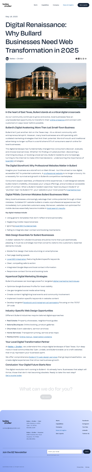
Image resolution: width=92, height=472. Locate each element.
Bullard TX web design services (43, 357)
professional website (53, 173)
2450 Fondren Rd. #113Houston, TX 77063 (34, 436)
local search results (56, 208)
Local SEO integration (16, 259)
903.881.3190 (31, 427)
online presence (57, 120)
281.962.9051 (31, 439)
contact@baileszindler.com (11, 428)
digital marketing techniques (66, 281)
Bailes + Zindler (15, 347)
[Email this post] (85, 58)
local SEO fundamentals (25, 226)
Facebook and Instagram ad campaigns (41, 303)
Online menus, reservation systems (36, 337)
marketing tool (73, 190)
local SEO (10, 161)
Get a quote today (14, 375)
